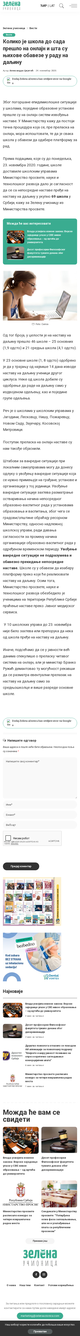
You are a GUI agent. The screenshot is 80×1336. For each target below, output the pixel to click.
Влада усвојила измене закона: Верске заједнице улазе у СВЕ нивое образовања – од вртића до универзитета (50, 1007)
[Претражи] (60, 6)
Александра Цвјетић (21, 71)
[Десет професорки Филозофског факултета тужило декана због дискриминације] (40, 253)
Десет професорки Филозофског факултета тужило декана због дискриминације (45, 1028)
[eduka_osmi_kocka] (32, 901)
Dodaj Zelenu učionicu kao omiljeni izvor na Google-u (42, 81)
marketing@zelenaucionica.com (40, 1315)
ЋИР (43, 6)
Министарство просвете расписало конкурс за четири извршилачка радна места (48, 1078)
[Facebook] (36, 1274)
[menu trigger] (72, 6)
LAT (52, 6)
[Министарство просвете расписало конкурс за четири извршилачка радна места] (12, 1080)
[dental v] (32, 957)
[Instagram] (43, 1274)
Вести (9, 35)
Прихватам (40, 1331)
